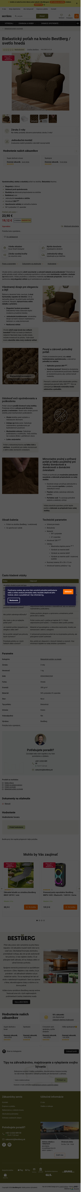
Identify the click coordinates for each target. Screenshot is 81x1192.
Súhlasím (67, 592)
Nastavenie (13, 600)
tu (42, 595)
